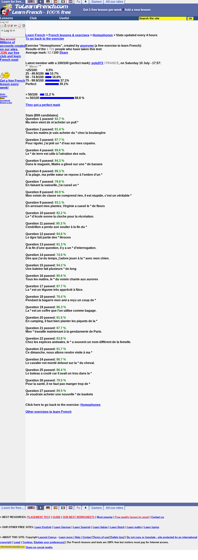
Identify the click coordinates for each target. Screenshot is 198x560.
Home (2, 94)
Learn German (62, 527)
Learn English (43, 527)
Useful (64, 18)
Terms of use (101, 537)
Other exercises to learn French (49, 411)
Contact (3, 96)
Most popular (105, 517)
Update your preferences (49, 542)
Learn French (35, 35)
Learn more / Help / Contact (75, 537)
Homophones (103, 35)
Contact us (157, 517)
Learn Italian (100, 527)
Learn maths (134, 527)
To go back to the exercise (45, 38)
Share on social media (39, 547)
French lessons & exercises (69, 35)
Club (33, 18)
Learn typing (151, 527)
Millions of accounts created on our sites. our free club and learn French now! (13, 51)
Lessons (6, 18)
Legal (17, 542)
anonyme (87, 45)
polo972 (97, 63)
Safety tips (117, 537)
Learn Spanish (81, 527)
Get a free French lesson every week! (12, 84)
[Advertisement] (112, 465)
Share (63, 52)
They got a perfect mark (43, 105)
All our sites (114, 507)
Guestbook (5, 100)
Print (2, 98)
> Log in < (8, 30)
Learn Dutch (117, 527)
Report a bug (6, 103)
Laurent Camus (47, 537)
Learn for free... (13, 507)
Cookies (27, 542)
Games (96, 507)
